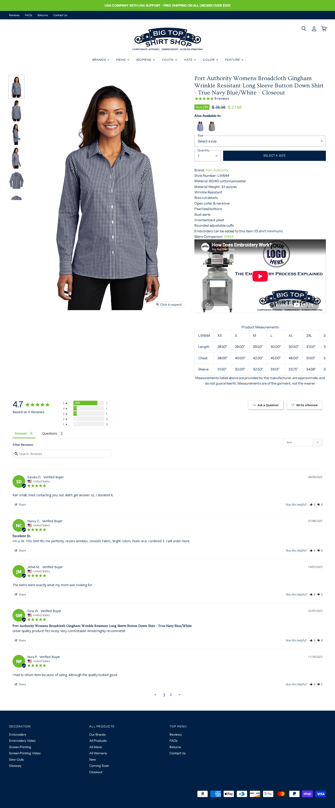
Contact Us (60, 15)
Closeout (95, 772)
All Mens (95, 747)
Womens (144, 59)
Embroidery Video (22, 741)
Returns (43, 15)
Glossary (15, 766)
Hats (188, 59)
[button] (312, 505)
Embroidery (17, 734)
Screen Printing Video (24, 753)
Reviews (14, 15)
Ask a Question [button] (268, 405)
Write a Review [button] (307, 405)
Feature (233, 59)
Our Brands (97, 734)
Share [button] (22, 505)
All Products (98, 741)
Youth (168, 59)
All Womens (98, 753)
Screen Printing (20, 747)
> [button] (180, 694)
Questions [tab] (49, 433)
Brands (99, 59)
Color (209, 59)
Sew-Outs (16, 759)
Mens (121, 59)
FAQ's (28, 15)
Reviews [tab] (21, 433)
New (92, 759)
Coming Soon (99, 766)
